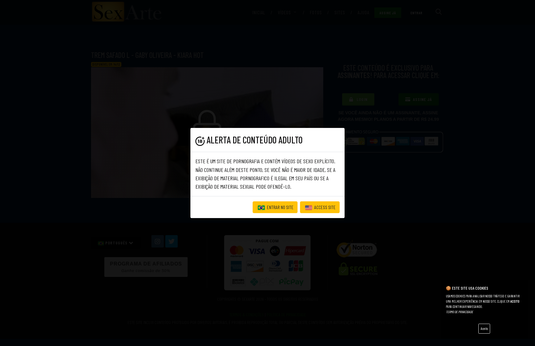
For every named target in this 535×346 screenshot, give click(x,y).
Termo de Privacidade (459, 312)
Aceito (484, 328)
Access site (324, 207)
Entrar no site (280, 207)
